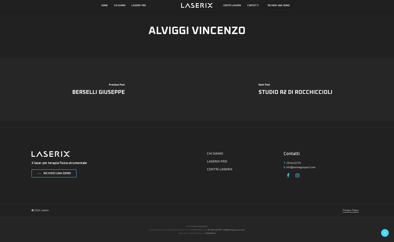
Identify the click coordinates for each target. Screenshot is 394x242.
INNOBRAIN (210, 233)
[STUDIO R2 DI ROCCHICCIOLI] (295, 89)
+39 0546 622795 (214, 230)
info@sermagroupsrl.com (300, 167)
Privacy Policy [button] (351, 210)
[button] (54, 173)
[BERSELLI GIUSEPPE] (98, 89)
